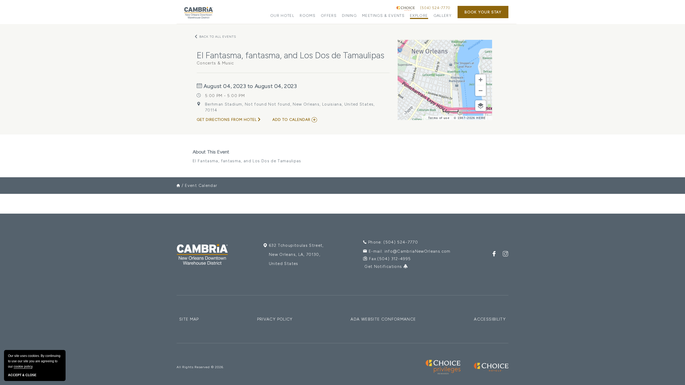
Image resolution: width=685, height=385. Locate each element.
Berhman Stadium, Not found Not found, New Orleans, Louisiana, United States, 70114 (290, 107)
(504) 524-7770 (435, 8)
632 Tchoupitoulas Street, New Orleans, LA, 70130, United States (296, 254)
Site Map (189, 319)
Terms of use (439, 118)
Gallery (442, 15)
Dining (349, 15)
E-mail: (410, 251)
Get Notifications (383, 266)
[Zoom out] (480, 90)
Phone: (393, 242)
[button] (483, 12)
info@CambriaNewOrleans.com (418, 251)
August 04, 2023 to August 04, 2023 (249, 86)
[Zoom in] (480, 79)
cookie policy (23, 366)
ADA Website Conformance (383, 319)
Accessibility (490, 319)
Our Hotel (282, 15)
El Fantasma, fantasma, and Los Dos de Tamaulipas (247, 156)
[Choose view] (480, 105)
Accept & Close (22, 375)
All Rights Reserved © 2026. (200, 367)
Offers (329, 15)
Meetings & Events (383, 15)
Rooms (307, 15)
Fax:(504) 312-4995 (390, 258)
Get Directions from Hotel (227, 119)
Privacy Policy (275, 319)
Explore (419, 15)
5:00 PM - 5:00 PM (225, 95)
